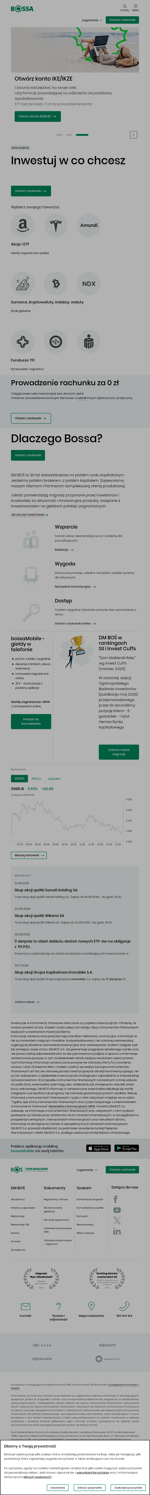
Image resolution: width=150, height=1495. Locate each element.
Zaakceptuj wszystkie (128, 1488)
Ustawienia (57, 1488)
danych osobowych (37, 1477)
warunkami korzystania (93, 1473)
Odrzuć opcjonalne (89, 1488)
